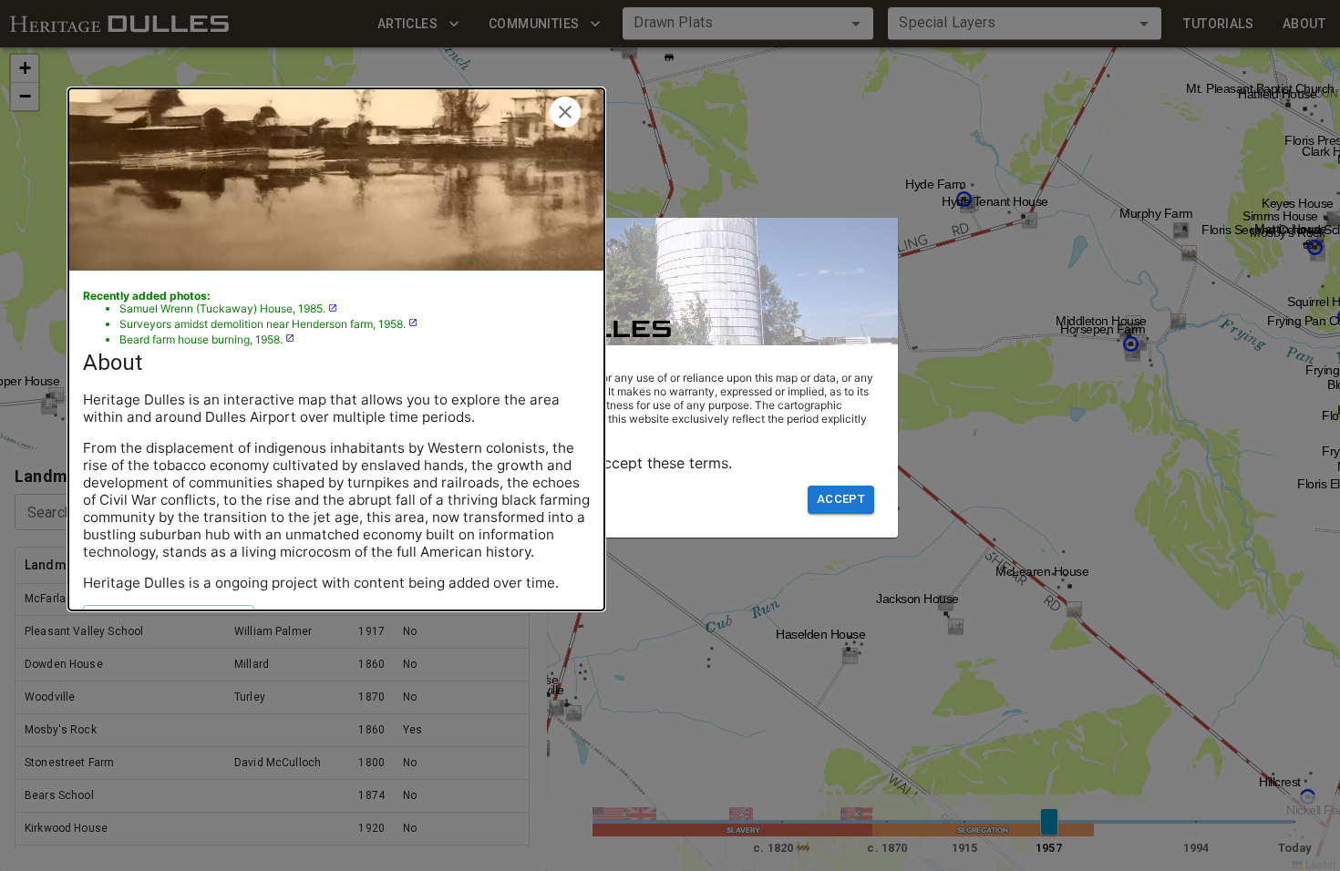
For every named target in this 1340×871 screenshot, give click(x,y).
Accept (841, 499)
